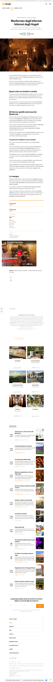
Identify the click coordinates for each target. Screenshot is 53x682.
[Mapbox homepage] (12, 308)
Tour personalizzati (14, 653)
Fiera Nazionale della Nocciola (23, 459)
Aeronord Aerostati (18, 385)
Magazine (16, 8)
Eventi (6, 0)
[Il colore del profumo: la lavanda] (39, 448)
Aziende (11, 649)
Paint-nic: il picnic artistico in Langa (24, 581)
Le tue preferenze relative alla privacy (33, 680)
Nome (11, 605)
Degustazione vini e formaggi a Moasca (25, 568)
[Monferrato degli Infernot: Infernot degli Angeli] (39, 475)
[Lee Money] (35, 401)
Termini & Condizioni (12, 661)
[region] (26, 293)
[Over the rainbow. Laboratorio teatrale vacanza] (39, 489)
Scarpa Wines (35, 385)
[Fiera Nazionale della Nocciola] (39, 462)
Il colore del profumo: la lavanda (23, 446)
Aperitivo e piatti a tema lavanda (23, 500)
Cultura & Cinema (12, 0)
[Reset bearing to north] (11, 281)
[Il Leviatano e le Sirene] (39, 516)
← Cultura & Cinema (19, 338)
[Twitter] (1, 311)
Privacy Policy (29, 665)
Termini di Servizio (36, 665)
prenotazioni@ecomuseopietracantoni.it (25, 328)
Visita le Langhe (6, 8)
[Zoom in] (11, 277)
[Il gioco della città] (39, 530)
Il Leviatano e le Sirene (21, 513)
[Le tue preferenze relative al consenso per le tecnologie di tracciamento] (51, 680)
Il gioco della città (19, 527)
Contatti (11, 634)
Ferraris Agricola (35, 361)
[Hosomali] (17, 352)
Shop (21, 8)
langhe (6, 4)
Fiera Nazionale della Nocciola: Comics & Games (25, 540)
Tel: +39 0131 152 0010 (13, 237)
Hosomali (17, 361)
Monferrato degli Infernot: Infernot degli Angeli (24, 473)
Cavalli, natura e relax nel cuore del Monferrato (24, 432)
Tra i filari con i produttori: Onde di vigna (24, 554)
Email (25, 605)
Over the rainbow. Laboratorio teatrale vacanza (25, 486)
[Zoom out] (11, 279)
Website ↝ (11, 234)
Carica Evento (12, 637)
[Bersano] (17, 401)
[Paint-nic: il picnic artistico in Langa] (39, 584)
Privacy (19, 661)
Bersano (17, 409)
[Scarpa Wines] (35, 377)
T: (35, 328)
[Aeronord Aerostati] (17, 377)
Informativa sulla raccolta (13, 680)
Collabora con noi (13, 645)
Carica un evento (47, 0)
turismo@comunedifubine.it (14, 235)
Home (3, 0)
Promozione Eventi (13, 641)
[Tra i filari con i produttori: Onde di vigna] (39, 557)
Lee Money (35, 409)
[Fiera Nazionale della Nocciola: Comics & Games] (39, 543)
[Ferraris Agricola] (35, 352)
